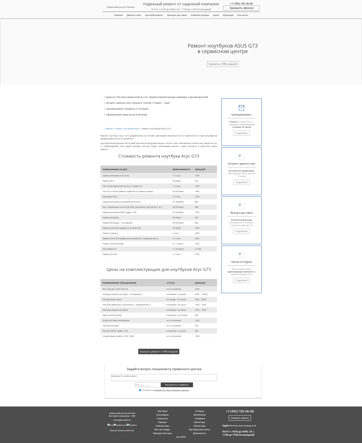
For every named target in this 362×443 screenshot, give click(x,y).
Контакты (242, 15)
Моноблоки (199, 414)
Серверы (162, 422)
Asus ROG (181, 436)
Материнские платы (199, 429)
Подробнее (241, 133)
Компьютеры (162, 425)
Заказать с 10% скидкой (223, 64)
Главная (118, 15)
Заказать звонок (242, 8)
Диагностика (134, 15)
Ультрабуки (162, 414)
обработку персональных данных (172, 390)
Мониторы (199, 422)
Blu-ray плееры (162, 429)
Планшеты (162, 418)
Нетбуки (199, 411)
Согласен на (165, 390)
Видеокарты (199, 433)
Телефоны (199, 418)
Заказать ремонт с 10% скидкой (159, 351)
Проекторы (199, 425)
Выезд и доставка (177, 15)
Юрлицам (228, 15)
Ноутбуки (162, 411)
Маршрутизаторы (162, 433)
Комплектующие (200, 15)
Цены (216, 15)
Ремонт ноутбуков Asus (127, 128)
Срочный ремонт (154, 15)
